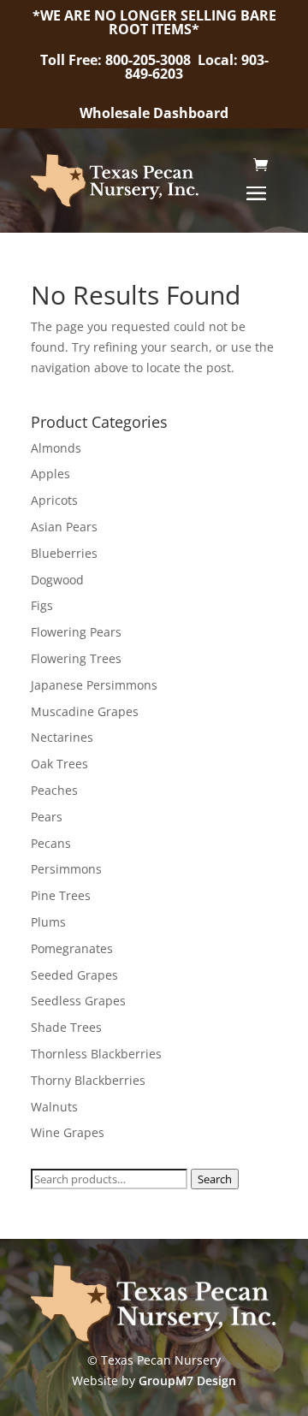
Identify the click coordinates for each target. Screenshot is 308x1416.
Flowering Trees (76, 658)
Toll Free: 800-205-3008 (117, 59)
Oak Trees (59, 763)
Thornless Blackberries (96, 1054)
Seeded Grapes (74, 975)
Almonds (56, 448)
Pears (46, 817)
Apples (50, 473)
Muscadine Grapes (85, 711)
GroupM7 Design (187, 1380)
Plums (48, 922)
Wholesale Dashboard (154, 113)
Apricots (54, 500)
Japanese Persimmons (94, 685)
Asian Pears (64, 526)
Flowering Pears (76, 632)
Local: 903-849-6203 (197, 66)
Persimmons (66, 869)
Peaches (54, 790)
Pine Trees (61, 895)
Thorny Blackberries (88, 1080)
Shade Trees (66, 1027)
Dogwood (57, 580)
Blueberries (64, 553)
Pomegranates (72, 948)
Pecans (51, 843)
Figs (42, 605)
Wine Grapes (67, 1132)
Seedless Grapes (78, 1000)
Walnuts (54, 1107)
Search (215, 1179)
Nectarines (62, 737)
